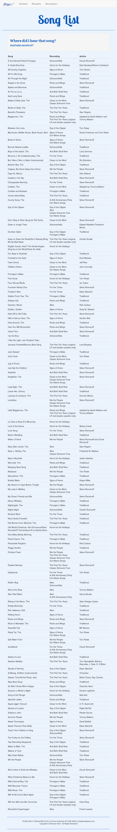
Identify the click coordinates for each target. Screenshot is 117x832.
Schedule (24, 3)
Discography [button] (51, 3)
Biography (36, 3)
